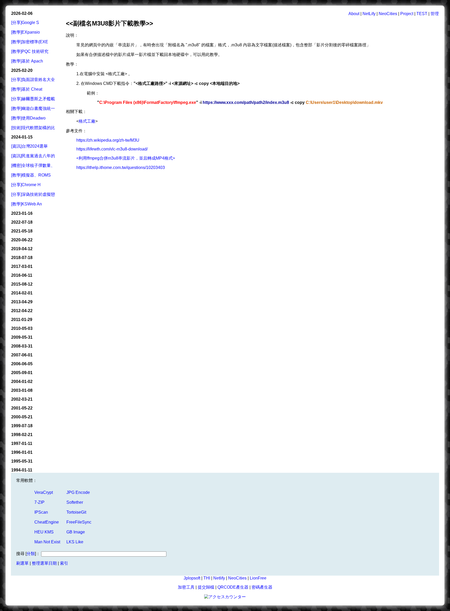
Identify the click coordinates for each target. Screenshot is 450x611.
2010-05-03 (22, 328)
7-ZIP (39, 502)
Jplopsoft (192, 578)
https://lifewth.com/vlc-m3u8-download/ (112, 149)
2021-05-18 (22, 231)
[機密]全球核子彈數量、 (33, 165)
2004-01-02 (22, 381)
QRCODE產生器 (232, 587)
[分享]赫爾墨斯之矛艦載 (33, 99)
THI (206, 578)
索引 (64, 563)
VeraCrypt (43, 492)
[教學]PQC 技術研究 (29, 51)
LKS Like (74, 542)
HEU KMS (44, 532)
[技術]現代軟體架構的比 (33, 127)
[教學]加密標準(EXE (29, 42)
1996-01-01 (22, 452)
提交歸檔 (206, 587)
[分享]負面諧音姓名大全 (33, 79)
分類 (31, 553)
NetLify (369, 13)
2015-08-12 (22, 284)
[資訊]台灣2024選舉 (29, 146)
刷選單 (22, 563)
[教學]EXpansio (25, 32)
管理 (434, 13)
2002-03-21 (22, 399)
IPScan (41, 512)
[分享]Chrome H (26, 184)
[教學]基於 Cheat (26, 89)
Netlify (219, 578)
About (353, 13)
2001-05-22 (22, 408)
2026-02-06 (22, 13)
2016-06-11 (21, 275)
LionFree (258, 578)
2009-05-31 (22, 337)
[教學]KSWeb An (26, 204)
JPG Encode (78, 492)
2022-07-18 (22, 222)
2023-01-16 (22, 213)
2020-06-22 (22, 240)
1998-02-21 (22, 434)
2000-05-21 (22, 417)
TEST (421, 13)
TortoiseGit (76, 512)
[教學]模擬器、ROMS (31, 175)
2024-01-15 (22, 137)
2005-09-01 (22, 372)
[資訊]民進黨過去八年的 (33, 156)
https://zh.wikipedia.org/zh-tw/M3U (107, 140)
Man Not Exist (47, 542)
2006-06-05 (22, 364)
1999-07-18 (22, 426)
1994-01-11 (21, 470)
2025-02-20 (22, 70)
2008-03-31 (22, 346)
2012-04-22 (22, 310)
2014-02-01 (22, 293)
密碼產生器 (262, 587)
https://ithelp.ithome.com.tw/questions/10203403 (120, 167)
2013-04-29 (22, 302)
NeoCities (388, 13)
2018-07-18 (22, 257)
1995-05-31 (22, 461)
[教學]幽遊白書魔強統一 (33, 108)
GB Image (75, 532)
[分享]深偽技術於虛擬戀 (33, 194)
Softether (74, 502)
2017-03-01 (22, 266)
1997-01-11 (21, 443)
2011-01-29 (21, 319)
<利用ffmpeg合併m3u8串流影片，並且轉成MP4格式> (125, 158)
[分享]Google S (25, 22)
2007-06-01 (22, 355)
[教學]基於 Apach (27, 61)
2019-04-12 (22, 249)
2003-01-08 (22, 390)
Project (406, 13)
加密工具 (186, 587)
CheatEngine (46, 522)
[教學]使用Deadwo (28, 118)
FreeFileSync (78, 522)
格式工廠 (87, 121)
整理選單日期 (44, 563)
